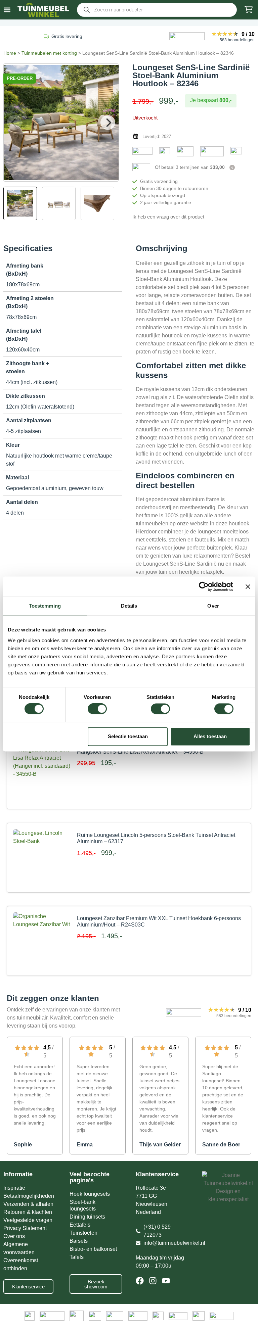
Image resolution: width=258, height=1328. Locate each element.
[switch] (97, 709)
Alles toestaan (210, 736)
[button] (7, 9)
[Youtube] (166, 1281)
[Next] (107, 122)
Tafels (77, 1257)
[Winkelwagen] (249, 9)
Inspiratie (14, 1188)
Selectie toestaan (128, 736)
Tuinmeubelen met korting (49, 53)
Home (9, 53)
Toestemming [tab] (45, 606)
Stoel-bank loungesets (83, 1205)
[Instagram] (153, 1281)
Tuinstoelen (83, 1233)
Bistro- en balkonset (93, 1249)
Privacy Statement (25, 1228)
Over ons (14, 1236)
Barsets (79, 1241)
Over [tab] (213, 606)
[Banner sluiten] (248, 586)
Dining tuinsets (87, 1217)
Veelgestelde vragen (27, 1220)
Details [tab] (129, 606)
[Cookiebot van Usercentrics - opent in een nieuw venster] (203, 586)
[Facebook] (140, 1281)
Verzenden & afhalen (28, 1204)
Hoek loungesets (90, 1194)
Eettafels (80, 1225)
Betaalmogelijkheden (28, 1196)
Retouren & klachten (27, 1212)
